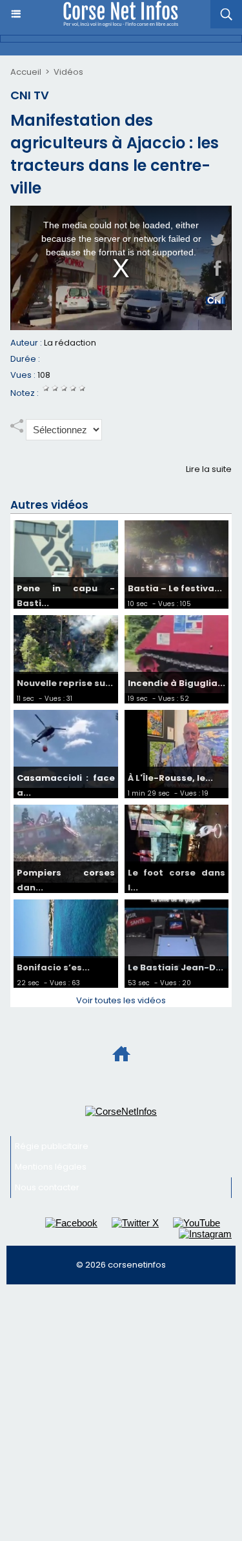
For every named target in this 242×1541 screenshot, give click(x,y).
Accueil (25, 72)
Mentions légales (50, 1167)
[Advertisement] (121, 1418)
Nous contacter (47, 1187)
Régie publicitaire (51, 1146)
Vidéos (68, 72)
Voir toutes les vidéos (121, 1000)
